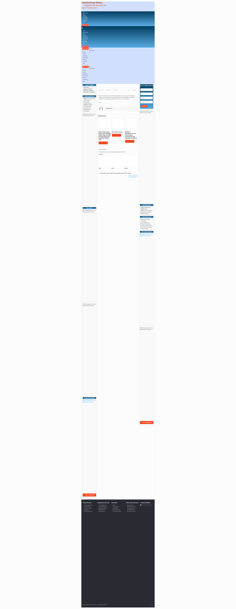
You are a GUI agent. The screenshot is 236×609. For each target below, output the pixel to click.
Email (112, 168)
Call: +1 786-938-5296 (89, 8)
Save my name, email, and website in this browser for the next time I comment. (116, 173)
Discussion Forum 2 (117, 132)
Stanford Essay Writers (92, 2)
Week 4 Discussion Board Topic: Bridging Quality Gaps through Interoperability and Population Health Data (105, 135)
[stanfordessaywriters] (82, 27)
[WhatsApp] (143, 604)
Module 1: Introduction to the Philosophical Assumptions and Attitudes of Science (131, 135)
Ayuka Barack (107, 90)
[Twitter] (147, 604)
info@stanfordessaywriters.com (95, 5)
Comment (101, 154)
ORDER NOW (85, 25)
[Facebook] (145, 604)
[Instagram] (148, 604)
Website (126, 168)
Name (100, 168)
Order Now (144, 106)
